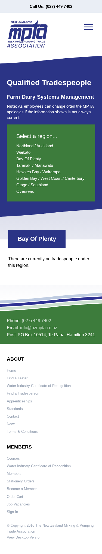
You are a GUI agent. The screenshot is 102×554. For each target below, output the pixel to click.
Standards (15, 409)
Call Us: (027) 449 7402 (51, 6)
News (11, 424)
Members (14, 474)
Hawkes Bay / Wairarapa (38, 171)
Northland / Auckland (34, 145)
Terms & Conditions (22, 432)
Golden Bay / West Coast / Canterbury (50, 178)
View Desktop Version (24, 537)
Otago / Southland (32, 184)
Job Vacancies (18, 504)
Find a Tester (17, 378)
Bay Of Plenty (28, 158)
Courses (13, 458)
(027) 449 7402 (36, 320)
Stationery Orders (21, 481)
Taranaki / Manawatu (34, 165)
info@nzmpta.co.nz (38, 327)
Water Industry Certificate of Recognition (39, 386)
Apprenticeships (19, 401)
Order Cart (15, 497)
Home (11, 371)
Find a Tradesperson (23, 393)
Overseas (25, 191)
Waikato (23, 152)
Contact (13, 416)
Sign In (12, 512)
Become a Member (22, 489)
